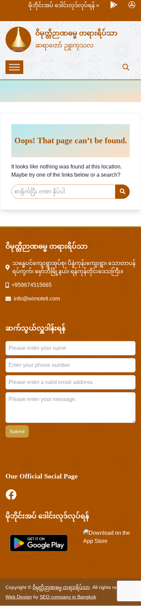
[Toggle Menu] (14, 67)
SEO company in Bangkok (68, 597)
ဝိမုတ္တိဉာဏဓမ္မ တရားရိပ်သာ (76, 33)
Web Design (18, 597)
